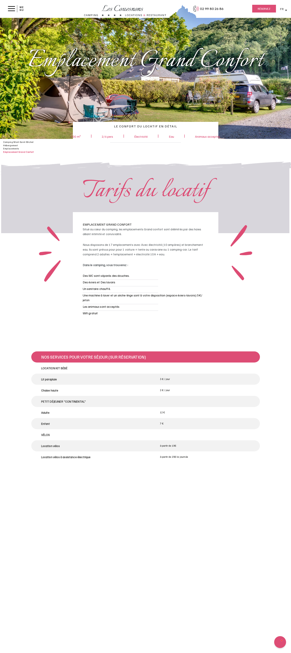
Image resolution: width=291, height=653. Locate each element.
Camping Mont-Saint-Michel (18, 142)
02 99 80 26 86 (211, 8)
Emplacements (11, 148)
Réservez (264, 8)
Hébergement (10, 145)
